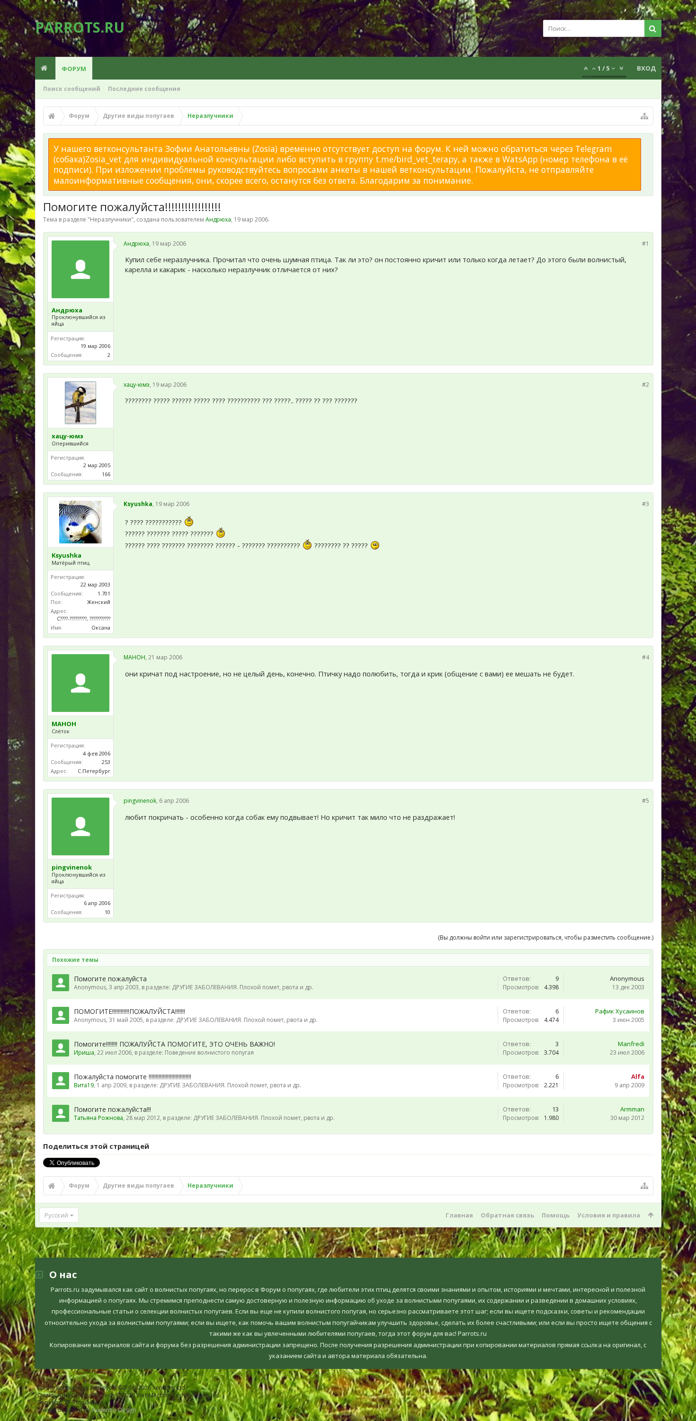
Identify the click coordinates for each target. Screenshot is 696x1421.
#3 (645, 503)
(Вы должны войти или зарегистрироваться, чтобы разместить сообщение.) (545, 937)
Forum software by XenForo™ (112, 1388)
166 (106, 474)
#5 (645, 800)
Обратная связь (507, 1215)
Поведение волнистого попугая (209, 1052)
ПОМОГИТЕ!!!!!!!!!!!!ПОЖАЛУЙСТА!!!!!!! (129, 1011)
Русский (56, 1215)
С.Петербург (94, 770)
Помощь (556, 1215)
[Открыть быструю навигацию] (644, 116)
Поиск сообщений (71, 89)
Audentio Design (114, 1410)
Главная (459, 1215)
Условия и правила (608, 1215)
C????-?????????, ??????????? (83, 618)
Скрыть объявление (647, 143)
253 (106, 761)
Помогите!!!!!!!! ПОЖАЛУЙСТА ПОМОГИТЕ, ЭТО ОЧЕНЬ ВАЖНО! (174, 1043)
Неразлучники (110, 219)
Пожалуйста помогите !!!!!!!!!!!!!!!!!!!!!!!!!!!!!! (132, 1076)
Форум (74, 68)
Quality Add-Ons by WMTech (128, 1395)
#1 (645, 243)
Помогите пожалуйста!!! (112, 1109)
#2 (645, 384)
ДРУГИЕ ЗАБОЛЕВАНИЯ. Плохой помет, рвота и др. (242, 987)
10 (107, 911)
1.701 (104, 593)
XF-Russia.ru (80, 1402)
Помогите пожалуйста (110, 978)
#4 (645, 657)
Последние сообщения (144, 89)
